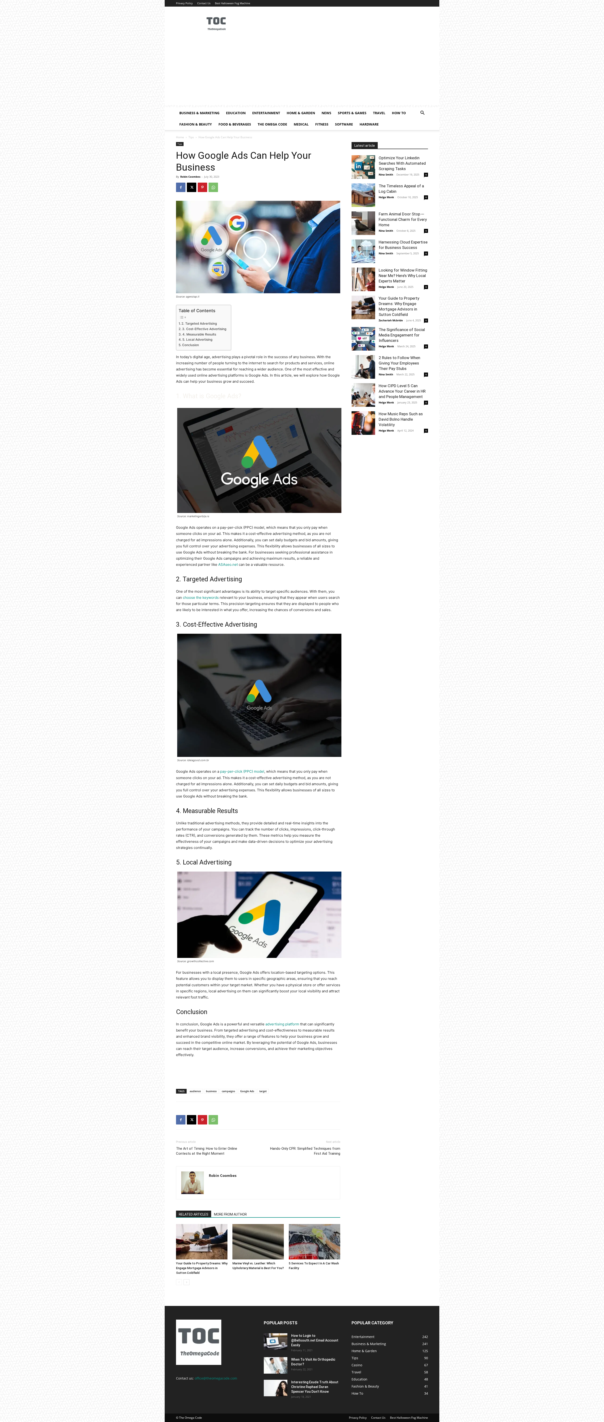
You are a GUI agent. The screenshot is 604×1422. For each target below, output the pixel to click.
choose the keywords (201, 597)
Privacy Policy (184, 3)
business (211, 1091)
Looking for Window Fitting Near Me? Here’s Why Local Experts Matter (403, 275)
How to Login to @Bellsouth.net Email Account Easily (314, 1340)
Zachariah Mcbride (391, 320)
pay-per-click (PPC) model (242, 771)
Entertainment (266, 113)
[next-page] (186, 1282)
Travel (379, 113)
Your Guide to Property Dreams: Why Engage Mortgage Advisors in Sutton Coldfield (201, 1268)
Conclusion (190, 345)
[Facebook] (180, 187)
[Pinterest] (202, 187)
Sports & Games (352, 113)
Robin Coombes (190, 176)
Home (180, 137)
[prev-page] (179, 1282)
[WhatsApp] (213, 187)
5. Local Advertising (197, 339)
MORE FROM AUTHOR (230, 1214)
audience (195, 1091)
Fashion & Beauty (195, 124)
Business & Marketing (199, 113)
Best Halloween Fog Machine (232, 3)
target (263, 1091)
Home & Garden (301, 113)
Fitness (321, 124)
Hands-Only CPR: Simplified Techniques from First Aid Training (305, 1151)
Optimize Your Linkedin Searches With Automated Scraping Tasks (402, 163)
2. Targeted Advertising (199, 323)
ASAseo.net (228, 564)
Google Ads (247, 1091)
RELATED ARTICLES (193, 1214)
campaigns (228, 1091)
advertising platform (282, 1024)
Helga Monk (386, 197)
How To (399, 113)
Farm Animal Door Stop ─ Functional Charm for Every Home (403, 219)
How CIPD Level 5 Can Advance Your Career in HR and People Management (402, 391)
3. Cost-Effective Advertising (204, 329)
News (326, 113)
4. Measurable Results (199, 334)
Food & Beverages (234, 124)
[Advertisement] (302, 72)
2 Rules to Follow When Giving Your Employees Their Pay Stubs (399, 363)
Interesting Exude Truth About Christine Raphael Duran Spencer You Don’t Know (314, 1386)
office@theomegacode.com (216, 1378)
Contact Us (203, 3)
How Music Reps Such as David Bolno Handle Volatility (401, 419)
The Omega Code (272, 124)
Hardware (369, 124)
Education (236, 113)
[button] (422, 113)
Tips (191, 137)
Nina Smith (386, 174)
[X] (191, 187)
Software (344, 124)
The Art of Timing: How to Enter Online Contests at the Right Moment (206, 1151)
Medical (301, 124)
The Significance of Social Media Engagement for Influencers (402, 335)
